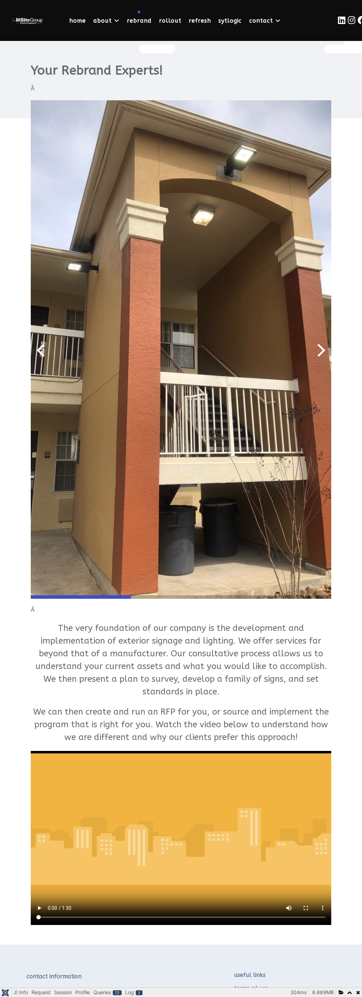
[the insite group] (27, 20)
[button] (321, 349)
